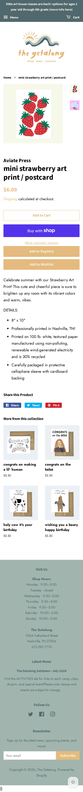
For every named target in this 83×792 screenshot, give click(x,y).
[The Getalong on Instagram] (52, 715)
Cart (76, 17)
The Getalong (46, 769)
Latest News (41, 661)
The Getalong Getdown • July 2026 (42, 671)
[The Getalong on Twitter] (30, 715)
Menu (13, 17)
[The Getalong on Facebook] (41, 715)
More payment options (41, 242)
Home (7, 78)
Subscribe (68, 755)
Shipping (10, 199)
